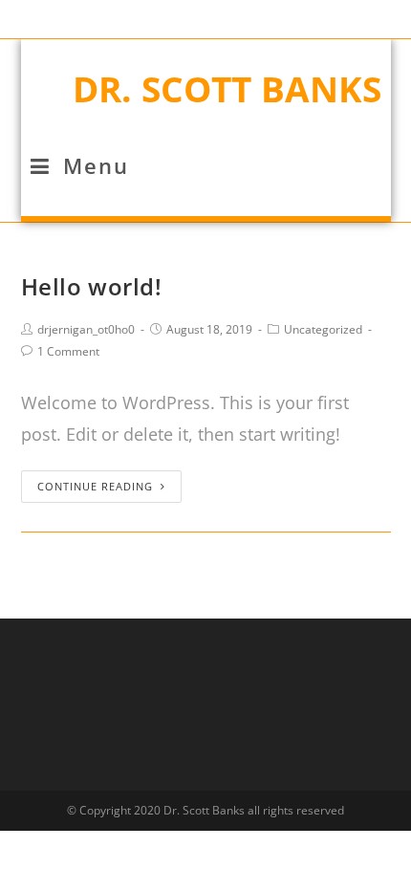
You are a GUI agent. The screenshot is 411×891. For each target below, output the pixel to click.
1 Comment (68, 351)
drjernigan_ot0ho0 (86, 329)
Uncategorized (323, 329)
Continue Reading (95, 486)
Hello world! (91, 286)
